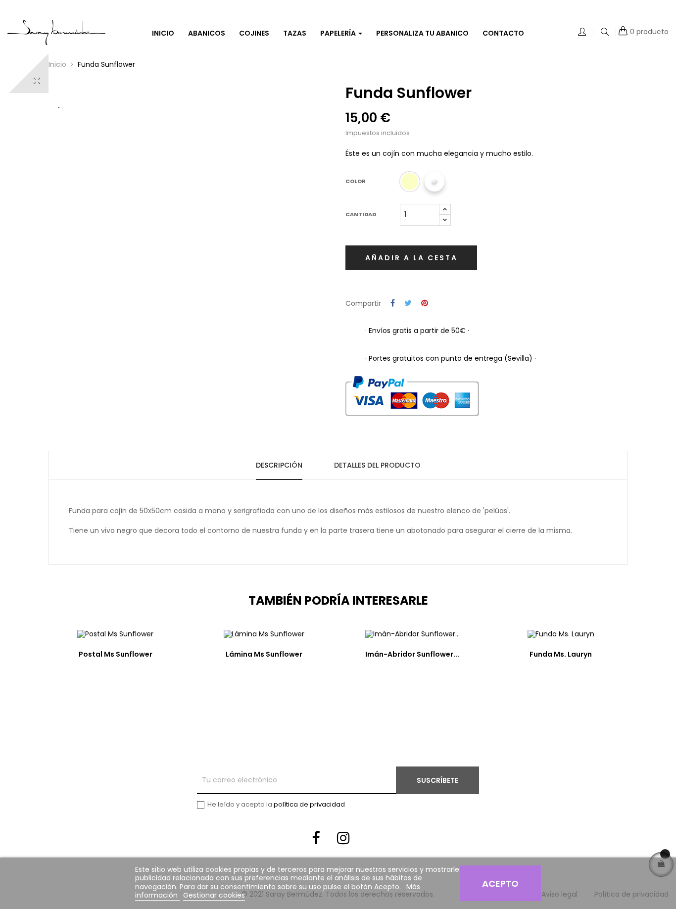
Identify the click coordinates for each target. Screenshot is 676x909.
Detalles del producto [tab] (377, 465)
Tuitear (408, 303)
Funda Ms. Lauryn (561, 654)
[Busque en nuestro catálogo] (605, 33)
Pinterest (424, 303)
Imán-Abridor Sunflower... (412, 654)
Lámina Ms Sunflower (264, 654)
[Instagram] (343, 840)
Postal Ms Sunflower (115, 654)
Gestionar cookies (214, 895)
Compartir (392, 303)
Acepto (500, 883)
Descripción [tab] (279, 465)
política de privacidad (309, 804)
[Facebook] (316, 840)
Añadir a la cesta (411, 258)
